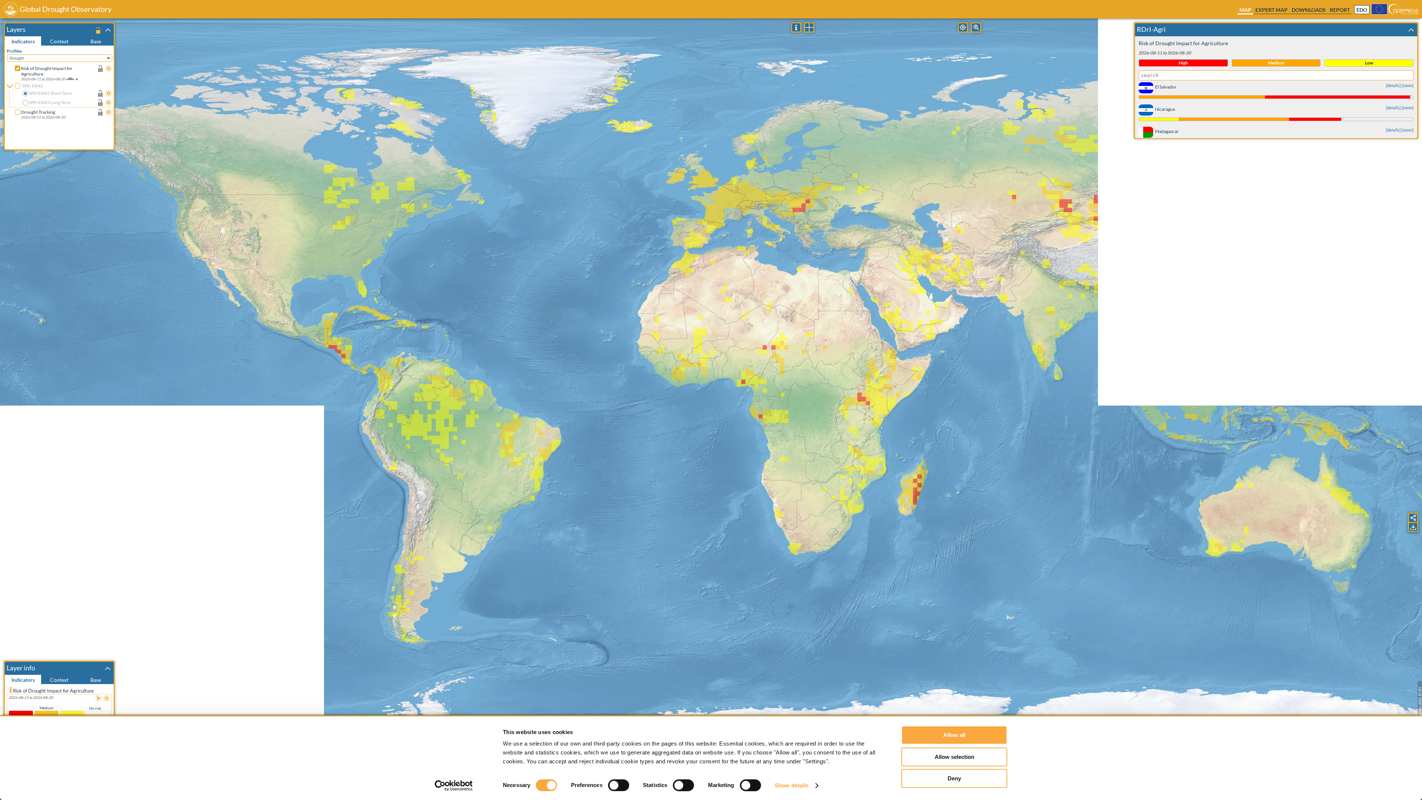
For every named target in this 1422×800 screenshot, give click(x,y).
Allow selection (954, 757)
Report (1340, 10)
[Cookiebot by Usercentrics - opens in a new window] (453, 785)
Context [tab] (59, 41)
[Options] (108, 68)
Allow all (954, 735)
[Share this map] (1413, 518)
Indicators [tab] (23, 41)
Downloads (1309, 10)
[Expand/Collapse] (108, 30)
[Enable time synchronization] (100, 68)
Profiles (14, 51)
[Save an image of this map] (1413, 527)
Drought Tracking (38, 112)
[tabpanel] (60, 97)
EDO (1361, 10)
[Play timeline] (99, 698)
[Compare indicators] (809, 27)
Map (1245, 10)
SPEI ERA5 (32, 86)
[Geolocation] (963, 27)
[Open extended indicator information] (11, 690)
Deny (954, 778)
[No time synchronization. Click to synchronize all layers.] (98, 30)
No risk (95, 708)
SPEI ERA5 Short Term (50, 93)
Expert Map (1271, 10)
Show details (791, 785)
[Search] (976, 27)
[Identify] (796, 27)
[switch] (618, 785)
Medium (46, 708)
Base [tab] (95, 41)
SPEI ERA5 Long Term (50, 102)
